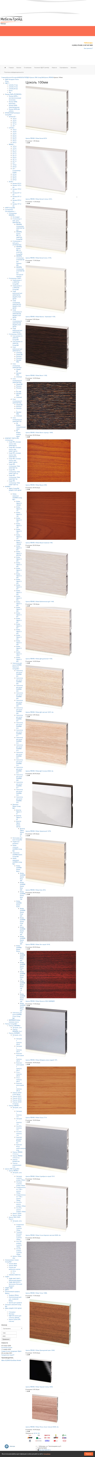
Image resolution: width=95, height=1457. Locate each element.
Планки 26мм (13, 1263)
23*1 (14, 163)
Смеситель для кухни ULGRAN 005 (19, 703)
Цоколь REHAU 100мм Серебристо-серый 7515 (40, 1176)
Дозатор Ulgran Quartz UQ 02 (18, 824)
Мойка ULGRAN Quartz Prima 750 (22, 975)
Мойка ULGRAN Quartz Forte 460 (22, 930)
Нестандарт (16, 217)
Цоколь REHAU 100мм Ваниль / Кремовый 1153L (40, 316)
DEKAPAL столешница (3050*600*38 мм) (20, 227)
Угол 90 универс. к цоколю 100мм (19, 1251)
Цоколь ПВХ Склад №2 (37, 77)
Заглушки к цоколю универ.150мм (20, 1183)
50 (36, 1433)
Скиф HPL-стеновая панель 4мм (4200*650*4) (15, 455)
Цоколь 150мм (17, 1215)
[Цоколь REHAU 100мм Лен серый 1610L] (51, 919)
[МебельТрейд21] (5, 67)
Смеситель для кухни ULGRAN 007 (19, 718)
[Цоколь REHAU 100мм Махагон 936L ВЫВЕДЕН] (51, 974)
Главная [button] (11, 67)
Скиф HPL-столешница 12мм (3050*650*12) (14, 466)
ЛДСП (7, 83)
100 (38, 1433)
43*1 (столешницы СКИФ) (17, 170)
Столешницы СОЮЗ (15, 334)
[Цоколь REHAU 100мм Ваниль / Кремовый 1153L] (51, 289)
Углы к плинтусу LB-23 (19, 1074)
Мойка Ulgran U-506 (19, 609)
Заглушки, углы (17, 1027)
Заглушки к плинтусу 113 (19, 1114)
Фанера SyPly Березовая (13, 102)
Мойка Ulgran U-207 (19, 620)
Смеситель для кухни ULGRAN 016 (19, 755)
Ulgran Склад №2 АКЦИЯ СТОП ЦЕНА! (15, 489)
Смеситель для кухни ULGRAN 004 (19, 695)
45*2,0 (14, 141)
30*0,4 (14, 142)
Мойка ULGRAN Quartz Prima (19, 948)
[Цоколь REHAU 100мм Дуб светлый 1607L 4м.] (51, 687)
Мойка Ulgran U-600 (19, 659)
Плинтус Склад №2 (11, 1024)
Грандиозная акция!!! (7, 1355)
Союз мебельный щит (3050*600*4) (17, 349)
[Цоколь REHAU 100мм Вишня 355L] (51, 460)
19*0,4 (14, 118)
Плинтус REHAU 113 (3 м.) (17, 1153)
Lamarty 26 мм (13, 89)
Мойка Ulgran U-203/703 (19, 553)
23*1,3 (14, 150)
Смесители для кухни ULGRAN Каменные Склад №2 (17, 666)
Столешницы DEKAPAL (13, 214)
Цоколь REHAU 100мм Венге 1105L (36, 375)
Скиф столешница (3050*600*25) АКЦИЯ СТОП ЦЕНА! (17, 304)
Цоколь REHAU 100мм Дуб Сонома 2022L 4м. (40, 771)
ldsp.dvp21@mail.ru (45, 1450)
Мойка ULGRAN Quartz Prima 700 (22, 966)
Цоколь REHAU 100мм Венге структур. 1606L (39, 432)
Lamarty (11, 128)
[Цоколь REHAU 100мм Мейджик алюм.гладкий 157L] (51, 1032)
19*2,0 (14, 120)
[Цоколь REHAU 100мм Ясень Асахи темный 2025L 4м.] (51, 1408)
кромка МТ (12, 116)
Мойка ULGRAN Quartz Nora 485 (22, 877)
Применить (6, 1339)
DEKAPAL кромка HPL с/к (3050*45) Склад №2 (19, 235)
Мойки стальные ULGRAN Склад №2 (17, 848)
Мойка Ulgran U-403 (19, 570)
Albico (3, 1360)
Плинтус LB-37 (17, 1096)
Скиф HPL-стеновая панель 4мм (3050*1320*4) (15, 449)
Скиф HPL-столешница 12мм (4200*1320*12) (14, 483)
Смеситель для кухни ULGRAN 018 (19, 792)
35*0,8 (14, 137)
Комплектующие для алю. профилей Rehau (15, 1299)
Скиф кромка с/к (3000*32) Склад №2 (17, 282)
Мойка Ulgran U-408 (19, 642)
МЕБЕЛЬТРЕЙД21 (24, 77)
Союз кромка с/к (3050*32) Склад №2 (17, 337)
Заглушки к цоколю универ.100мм (20, 1178)
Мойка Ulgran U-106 (19, 531)
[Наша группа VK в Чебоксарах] (10, 1446)
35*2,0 (14, 122)
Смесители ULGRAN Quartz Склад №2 (17, 854)
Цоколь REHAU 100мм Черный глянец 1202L (39, 1387)
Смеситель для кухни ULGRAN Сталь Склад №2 (17, 1015)
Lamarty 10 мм (13, 85)
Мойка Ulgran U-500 (19, 648)
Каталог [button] (19, 67)
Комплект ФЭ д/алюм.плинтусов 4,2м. (21, 1147)
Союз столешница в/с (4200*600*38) (17, 401)
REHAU (11, 144)
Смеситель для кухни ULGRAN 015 (19, 770)
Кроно (11, 90)
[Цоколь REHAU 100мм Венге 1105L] (51, 348)
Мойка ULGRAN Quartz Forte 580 (22, 940)
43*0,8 (14, 174)
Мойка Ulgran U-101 (19, 509)
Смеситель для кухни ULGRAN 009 (19, 777)
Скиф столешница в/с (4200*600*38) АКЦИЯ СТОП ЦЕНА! (17, 322)
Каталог (9, 77)
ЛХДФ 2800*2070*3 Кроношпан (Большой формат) (15, 1284)
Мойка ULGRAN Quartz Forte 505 (22, 912)
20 (34, 1433)
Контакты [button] (73, 67)
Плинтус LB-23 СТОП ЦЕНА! (17, 1093)
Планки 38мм (13, 1265)
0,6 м (14, 1271)
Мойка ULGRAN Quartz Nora (19, 868)
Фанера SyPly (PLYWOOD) (13, 94)
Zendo (11, 181)
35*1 (14, 126)
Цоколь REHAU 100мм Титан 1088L (36, 1293)
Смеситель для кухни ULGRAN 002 (19, 680)
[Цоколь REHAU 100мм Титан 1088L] (51, 1266)
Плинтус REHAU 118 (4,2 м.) (17, 1157)
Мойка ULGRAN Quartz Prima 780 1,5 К (22, 986)
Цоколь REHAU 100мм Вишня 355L (36, 485)
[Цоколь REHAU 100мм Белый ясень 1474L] (51, 230)
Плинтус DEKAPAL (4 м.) (17, 1030)
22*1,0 (14, 155)
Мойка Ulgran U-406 (19, 581)
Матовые (11, 1314)
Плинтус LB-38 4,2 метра (17, 1103)
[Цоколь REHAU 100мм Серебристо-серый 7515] (51, 1149)
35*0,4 (14, 135)
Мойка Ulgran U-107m (19, 654)
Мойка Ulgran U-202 (19, 548)
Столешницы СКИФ (15, 278)
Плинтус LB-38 (17, 1100)
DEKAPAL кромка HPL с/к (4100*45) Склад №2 (19, 250)
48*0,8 (14, 178)
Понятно (88, 1454)
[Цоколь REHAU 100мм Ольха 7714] (51, 1090)
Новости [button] (54, 67)
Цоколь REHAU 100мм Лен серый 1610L (38, 944)
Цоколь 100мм (17, 1213)
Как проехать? (88, 48)
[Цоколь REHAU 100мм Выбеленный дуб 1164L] (51, 574)
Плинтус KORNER (14, 1033)
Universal (19, 353)
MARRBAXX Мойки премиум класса (14, 1021)
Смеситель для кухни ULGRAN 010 (19, 725)
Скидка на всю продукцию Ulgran (11, 1351)
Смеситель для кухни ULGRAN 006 (19, 710)
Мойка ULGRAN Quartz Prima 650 (22, 1007)
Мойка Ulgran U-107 (19, 536)
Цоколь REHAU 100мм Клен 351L (36, 890)
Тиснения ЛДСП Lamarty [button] (41, 67)
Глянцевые (12, 1312)
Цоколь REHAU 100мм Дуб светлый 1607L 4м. (40, 712)
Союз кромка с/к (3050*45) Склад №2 (17, 343)
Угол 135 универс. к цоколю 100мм (19, 1244)
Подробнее (47, 1454)
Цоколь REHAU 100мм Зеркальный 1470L (38, 831)
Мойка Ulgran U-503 (19, 598)
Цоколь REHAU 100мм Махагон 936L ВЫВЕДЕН (40, 1001)
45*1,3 (14, 161)
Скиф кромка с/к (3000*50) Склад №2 (17, 287)
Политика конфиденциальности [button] (14, 72)
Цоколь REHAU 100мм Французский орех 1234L (40, 1350)
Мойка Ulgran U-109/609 (19, 542)
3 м (14, 1273)
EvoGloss (13, 1360)
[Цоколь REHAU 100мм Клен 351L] (51, 862)
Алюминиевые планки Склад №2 (12, 1261)
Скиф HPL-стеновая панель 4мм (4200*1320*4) (15, 460)
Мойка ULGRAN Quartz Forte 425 (22, 921)
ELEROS (7, 1360)
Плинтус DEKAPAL (14, 1026)
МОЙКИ (7, 486)
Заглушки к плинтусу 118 (19, 1121)
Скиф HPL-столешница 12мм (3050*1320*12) (14, 471)
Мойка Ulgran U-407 (19, 587)
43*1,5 (14, 154)
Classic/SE (19, 354)
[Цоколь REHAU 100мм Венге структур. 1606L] (51, 406)
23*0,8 (14, 180)
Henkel (19, 1360)
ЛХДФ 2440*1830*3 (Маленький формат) (15, 1279)
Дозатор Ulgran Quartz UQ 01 (22, 832)
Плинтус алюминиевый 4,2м (17, 1165)
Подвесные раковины (16, 842)
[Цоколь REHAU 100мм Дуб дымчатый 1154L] (51, 632)
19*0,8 (14, 131)
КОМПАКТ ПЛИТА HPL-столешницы (12, 439)
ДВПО (7, 1290)
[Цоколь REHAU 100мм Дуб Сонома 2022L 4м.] (51, 743)
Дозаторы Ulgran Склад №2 (17, 806)
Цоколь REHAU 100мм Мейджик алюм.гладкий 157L (41, 1060)
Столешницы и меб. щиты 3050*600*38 (17, 220)
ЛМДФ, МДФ (9, 1288)
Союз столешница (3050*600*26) (17, 365)
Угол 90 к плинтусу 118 (19, 1133)
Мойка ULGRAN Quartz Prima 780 (22, 997)
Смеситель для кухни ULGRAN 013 (19, 747)
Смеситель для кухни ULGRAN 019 (19, 799)
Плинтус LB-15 (17, 1098)
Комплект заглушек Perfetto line (19, 1140)
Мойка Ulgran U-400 (19, 564)
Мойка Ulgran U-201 (19, 615)
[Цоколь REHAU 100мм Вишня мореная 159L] (51, 515)
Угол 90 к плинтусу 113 (19, 1128)
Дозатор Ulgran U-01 (19, 812)
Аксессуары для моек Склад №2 (17, 839)
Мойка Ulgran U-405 (19, 575)
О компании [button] (27, 67)
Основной (15, 77)
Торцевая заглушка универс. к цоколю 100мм (19, 1235)
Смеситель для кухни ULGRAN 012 (19, 740)
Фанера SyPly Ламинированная (14, 106)
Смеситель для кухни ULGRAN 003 (19, 688)
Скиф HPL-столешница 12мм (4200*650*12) (14, 477)
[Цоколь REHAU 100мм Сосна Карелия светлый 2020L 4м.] (51, 1207)
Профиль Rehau (14, 1295)
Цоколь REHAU (48, 77)
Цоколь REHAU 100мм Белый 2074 (36, 138)
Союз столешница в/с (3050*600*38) (17, 380)
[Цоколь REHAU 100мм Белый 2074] (51, 111)
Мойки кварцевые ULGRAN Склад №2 (17, 861)
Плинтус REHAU (14, 1105)
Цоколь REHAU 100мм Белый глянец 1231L (39, 199)
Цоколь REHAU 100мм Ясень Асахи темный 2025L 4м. (42, 1427)
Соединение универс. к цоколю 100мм (20, 1227)
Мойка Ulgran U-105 (19, 525)
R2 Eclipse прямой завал (18, 433)
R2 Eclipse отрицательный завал (21, 426)
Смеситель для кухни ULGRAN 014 (19, 762)
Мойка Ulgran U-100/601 (19, 503)
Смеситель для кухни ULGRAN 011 (19, 732)
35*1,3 (14, 159)
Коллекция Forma (6, 1347)
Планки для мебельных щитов (14, 1268)
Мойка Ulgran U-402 (19, 631)
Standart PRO (18, 361)
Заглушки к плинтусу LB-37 (19, 1049)
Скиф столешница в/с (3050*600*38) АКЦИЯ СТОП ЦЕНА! (17, 313)
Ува (10, 92)
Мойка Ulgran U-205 (19, 559)
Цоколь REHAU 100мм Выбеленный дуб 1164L (40, 601)
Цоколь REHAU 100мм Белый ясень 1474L (39, 258)
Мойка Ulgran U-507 (19, 626)
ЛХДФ (7, 1277)
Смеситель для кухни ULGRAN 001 (19, 673)
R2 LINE (18, 392)
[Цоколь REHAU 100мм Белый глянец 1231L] (51, 170)
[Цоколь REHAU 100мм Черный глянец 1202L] (51, 1370)
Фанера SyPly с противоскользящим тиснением (15, 98)
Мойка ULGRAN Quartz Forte (19, 904)
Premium (19, 356)
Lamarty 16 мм (13, 87)
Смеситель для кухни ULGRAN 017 (19, 785)
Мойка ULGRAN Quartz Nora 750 (22, 895)
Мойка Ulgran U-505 (19, 603)
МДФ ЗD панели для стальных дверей (15, 1316)
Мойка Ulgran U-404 (19, 637)
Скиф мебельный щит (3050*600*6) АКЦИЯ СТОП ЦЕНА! (17, 295)
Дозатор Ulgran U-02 (19, 817)
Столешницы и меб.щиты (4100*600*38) (17, 243)
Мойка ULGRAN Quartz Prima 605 (22, 956)
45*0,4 (14, 157)
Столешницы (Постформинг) (10, 210)
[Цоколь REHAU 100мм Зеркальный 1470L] (51, 802)
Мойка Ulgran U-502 (19, 592)
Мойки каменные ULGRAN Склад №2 (17, 496)
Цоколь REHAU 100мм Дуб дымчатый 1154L (39, 659)
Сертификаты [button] (64, 67)
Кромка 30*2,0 (17, 183)
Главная (3, 77)
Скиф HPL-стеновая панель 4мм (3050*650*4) (15, 443)
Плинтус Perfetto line (16, 1160)
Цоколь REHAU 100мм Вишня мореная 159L (39, 543)
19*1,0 (14, 124)
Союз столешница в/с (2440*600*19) (17, 419)
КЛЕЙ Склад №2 (10, 208)
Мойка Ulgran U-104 (19, 520)
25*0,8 (14, 176)
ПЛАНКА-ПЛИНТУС (15, 1275)
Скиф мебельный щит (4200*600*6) (17, 330)
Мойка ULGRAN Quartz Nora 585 (22, 886)
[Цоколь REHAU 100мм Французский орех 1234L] (51, 1323)
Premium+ (19, 358)
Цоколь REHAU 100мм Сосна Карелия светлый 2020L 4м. (43, 1235)
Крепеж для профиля (15, 1303)
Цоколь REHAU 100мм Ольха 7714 (36, 1117)
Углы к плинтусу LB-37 (19, 1079)
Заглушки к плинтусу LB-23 (19, 1041)
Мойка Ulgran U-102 (19, 514)
